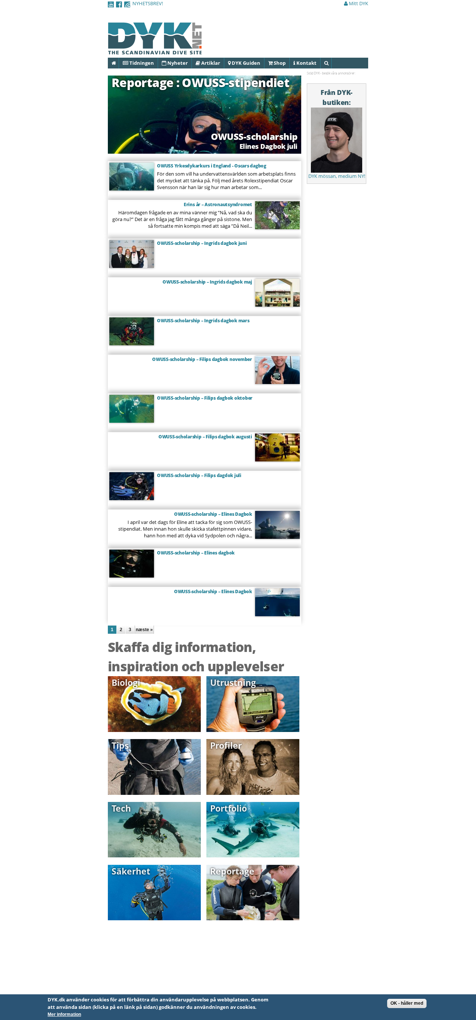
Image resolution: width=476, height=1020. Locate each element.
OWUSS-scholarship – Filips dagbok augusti (205, 437)
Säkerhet (131, 871)
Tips (120, 745)
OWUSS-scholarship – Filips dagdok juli (199, 475)
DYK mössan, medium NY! (336, 176)
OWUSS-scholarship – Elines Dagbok (213, 514)
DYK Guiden (245, 63)
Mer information (64, 1014)
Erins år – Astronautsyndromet (218, 204)
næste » (144, 629)
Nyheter (177, 63)
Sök (331, 63)
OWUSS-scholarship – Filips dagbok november (202, 359)
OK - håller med (406, 1003)
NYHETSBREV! (147, 3)
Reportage (232, 871)
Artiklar (210, 63)
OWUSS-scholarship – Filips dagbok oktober (205, 398)
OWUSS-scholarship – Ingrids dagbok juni (202, 243)
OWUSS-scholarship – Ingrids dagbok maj (207, 282)
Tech (121, 808)
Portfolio (228, 808)
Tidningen (141, 63)
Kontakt (305, 63)
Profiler (226, 745)
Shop (279, 63)
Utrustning (233, 682)
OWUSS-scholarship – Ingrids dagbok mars (203, 320)
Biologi (126, 682)
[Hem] (155, 50)
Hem (118, 63)
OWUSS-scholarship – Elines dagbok (196, 553)
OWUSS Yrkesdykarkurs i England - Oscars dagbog (211, 166)
